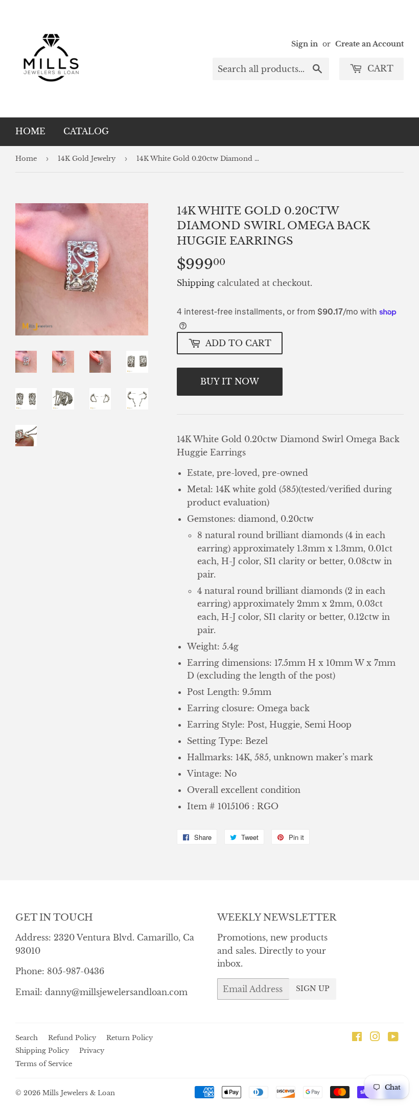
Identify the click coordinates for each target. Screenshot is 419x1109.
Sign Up (313, 988)
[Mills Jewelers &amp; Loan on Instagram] (375, 1037)
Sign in (304, 44)
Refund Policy (72, 1037)
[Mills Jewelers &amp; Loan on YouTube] (393, 1037)
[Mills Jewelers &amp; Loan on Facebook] (357, 1037)
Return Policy (129, 1037)
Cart (379, 68)
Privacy (91, 1050)
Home (30, 131)
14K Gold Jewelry (86, 158)
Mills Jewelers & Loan (78, 1093)
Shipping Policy (42, 1050)
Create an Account (369, 44)
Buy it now (229, 381)
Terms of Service (43, 1063)
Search (26, 1037)
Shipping (196, 283)
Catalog (86, 131)
